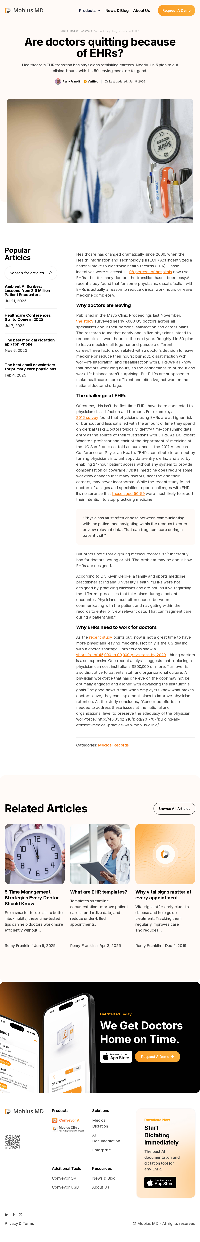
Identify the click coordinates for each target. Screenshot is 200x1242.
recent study (100, 637)
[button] (90, 10)
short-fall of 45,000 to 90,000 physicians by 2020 (121, 654)
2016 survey (87, 417)
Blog (63, 30)
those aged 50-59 (128, 493)
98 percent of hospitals (150, 271)
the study (84, 321)
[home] (24, 10)
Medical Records (80, 30)
